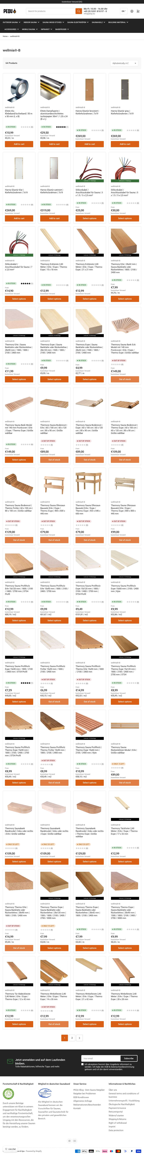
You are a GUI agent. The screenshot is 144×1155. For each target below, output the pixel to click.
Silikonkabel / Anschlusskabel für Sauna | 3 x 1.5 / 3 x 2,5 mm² (89, 193)
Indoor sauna (30, 22)
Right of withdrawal (118, 1123)
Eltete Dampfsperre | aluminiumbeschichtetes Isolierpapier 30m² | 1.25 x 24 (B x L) (54, 115)
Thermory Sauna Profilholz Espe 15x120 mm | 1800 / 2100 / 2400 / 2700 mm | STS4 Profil (88, 590)
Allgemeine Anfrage (82, 1101)
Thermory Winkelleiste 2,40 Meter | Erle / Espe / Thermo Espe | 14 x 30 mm (53, 997)
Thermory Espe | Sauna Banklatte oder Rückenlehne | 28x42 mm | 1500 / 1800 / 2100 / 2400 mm (89, 348)
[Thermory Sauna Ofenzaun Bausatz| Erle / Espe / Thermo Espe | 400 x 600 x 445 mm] (54, 484)
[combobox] (54, 11)
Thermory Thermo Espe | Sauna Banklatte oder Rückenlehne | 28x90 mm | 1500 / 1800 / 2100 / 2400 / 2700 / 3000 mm (123, 912)
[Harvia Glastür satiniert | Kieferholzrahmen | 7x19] (54, 168)
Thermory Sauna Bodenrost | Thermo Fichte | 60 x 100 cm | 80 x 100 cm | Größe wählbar (19, 508)
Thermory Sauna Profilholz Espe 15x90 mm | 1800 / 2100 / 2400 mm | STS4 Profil (19, 669)
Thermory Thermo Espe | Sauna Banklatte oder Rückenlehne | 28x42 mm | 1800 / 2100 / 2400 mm (88, 911)
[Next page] (79, 1038)
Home (5, 36)
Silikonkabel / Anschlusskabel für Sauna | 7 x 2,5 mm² (18, 267)
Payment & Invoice (117, 1108)
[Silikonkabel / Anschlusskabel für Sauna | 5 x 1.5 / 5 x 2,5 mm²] (125, 168)
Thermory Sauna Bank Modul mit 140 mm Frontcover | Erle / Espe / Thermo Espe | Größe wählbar (19, 429)
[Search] (79, 11)
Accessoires (10, 29)
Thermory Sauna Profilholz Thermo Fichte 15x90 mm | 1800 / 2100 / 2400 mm (52, 750)
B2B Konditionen (81, 1097)
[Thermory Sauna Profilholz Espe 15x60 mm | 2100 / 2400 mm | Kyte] (125, 564)
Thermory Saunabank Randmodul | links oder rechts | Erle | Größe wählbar (19, 831)
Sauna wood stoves (52, 22)
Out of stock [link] (125, 379)
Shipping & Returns (117, 1119)
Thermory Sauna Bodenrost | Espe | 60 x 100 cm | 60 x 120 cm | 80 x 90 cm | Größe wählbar (89, 429)
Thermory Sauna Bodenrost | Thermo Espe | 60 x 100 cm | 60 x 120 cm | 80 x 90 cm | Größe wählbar (124, 429)
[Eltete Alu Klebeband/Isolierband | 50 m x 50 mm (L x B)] (19, 89)
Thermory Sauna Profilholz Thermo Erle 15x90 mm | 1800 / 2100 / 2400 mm (90, 669)
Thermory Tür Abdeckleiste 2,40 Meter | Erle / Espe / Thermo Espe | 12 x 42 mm (17, 997)
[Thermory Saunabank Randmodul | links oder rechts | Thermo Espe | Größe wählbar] (90, 807)
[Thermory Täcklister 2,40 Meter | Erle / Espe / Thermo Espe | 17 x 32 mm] (125, 807)
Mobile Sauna (28, 29)
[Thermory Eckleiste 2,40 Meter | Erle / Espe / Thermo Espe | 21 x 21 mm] (90, 242)
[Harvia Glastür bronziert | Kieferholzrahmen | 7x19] (90, 89)
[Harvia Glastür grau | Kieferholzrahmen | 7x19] (125, 89)
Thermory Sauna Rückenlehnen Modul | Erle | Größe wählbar (124, 750)
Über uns (113, 1090)
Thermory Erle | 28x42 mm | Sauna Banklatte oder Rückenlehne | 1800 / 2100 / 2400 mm (124, 268)
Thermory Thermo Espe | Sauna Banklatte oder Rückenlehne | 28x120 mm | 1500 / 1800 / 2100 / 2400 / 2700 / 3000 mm (53, 912)
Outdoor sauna (10, 22)
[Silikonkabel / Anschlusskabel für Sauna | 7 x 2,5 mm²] (19, 242)
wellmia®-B (14, 36)
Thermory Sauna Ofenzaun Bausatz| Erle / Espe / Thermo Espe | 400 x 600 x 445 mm (52, 509)
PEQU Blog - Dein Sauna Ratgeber (89, 1090)
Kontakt (77, 1108)
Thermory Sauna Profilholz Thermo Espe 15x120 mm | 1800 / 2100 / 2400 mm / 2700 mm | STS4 (123, 670)
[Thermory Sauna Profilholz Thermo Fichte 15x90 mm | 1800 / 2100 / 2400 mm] (54, 726)
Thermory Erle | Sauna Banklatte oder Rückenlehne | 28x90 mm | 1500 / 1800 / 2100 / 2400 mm (18, 348)
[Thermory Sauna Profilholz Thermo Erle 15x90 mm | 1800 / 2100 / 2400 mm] (90, 645)
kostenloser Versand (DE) (72, 2)
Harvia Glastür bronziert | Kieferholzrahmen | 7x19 (87, 112)
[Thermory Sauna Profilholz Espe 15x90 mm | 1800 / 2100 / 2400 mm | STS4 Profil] (19, 645)
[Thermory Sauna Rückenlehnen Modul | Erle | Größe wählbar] (125, 726)
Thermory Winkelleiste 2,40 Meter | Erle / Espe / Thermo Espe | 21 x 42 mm (89, 997)
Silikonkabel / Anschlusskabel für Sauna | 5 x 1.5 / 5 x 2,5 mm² (124, 193)
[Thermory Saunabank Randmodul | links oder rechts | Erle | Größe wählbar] (19, 807)
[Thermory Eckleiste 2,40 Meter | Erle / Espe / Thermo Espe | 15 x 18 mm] (54, 242)
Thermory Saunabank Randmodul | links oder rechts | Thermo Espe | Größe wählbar (90, 832)
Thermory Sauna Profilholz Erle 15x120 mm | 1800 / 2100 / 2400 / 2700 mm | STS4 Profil (19, 590)
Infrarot (45, 29)
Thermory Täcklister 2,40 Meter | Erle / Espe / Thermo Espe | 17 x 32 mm (124, 831)
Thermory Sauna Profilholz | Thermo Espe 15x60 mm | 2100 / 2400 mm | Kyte (89, 750)
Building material (117, 22)
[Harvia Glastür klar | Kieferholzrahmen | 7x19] (19, 168)
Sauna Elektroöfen (76, 22)
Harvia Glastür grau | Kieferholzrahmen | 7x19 (122, 112)
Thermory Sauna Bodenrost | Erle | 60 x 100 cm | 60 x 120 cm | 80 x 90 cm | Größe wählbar (53, 429)
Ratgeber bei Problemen (84, 1093)
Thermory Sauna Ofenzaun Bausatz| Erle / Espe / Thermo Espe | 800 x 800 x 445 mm (123, 509)
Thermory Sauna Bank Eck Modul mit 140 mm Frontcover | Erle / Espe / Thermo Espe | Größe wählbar (125, 348)
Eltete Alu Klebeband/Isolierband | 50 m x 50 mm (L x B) (18, 114)
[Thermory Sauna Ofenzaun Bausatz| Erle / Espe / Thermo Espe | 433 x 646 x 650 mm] (90, 484)
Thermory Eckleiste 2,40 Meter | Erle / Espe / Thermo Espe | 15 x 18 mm (53, 267)
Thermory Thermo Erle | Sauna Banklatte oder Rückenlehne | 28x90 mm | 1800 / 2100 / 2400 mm (17, 911)
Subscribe (128, 1058)
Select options (89, 218)
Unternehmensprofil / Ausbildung (124, 1100)
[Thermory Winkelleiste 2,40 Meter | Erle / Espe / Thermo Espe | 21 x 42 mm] (90, 972)
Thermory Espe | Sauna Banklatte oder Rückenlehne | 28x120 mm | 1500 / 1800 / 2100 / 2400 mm (54, 348)
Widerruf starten (116, 1115)
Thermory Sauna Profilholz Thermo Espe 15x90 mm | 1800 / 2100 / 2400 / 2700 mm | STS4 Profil (17, 751)
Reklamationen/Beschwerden (87, 1105)
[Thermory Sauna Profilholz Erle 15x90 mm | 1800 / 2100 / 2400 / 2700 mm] (54, 564)
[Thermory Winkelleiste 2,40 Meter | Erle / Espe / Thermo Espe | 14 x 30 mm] (54, 972)
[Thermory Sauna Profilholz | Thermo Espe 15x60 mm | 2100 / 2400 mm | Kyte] (90, 726)
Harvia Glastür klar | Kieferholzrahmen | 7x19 (16, 191)
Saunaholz (97, 22)
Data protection (116, 1130)
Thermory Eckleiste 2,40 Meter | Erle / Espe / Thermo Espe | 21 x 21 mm (89, 267)
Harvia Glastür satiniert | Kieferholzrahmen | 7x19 (51, 191)
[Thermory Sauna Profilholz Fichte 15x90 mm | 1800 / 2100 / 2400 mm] (54, 645)
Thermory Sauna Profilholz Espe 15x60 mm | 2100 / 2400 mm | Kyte (125, 589)
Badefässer (60, 29)
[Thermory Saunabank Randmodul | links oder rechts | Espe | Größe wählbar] (54, 807)
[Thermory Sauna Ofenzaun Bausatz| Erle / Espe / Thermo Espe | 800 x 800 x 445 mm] (125, 484)
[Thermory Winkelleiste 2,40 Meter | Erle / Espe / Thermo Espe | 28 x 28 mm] (125, 972)
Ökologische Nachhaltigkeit (122, 1104)
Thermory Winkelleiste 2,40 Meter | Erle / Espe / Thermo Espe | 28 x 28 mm (124, 997)
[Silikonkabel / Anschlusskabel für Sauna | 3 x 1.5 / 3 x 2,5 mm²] (90, 168)
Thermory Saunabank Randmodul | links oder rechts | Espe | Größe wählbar (54, 831)
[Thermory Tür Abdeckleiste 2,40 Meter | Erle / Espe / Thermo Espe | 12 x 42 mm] (19, 972)
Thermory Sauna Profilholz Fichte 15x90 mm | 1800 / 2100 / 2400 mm (52, 669)
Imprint (112, 1126)
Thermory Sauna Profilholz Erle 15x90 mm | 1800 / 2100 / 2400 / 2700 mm (54, 589)
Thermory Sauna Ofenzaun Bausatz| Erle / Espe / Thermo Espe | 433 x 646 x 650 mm (88, 509)
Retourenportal (116, 1112)
